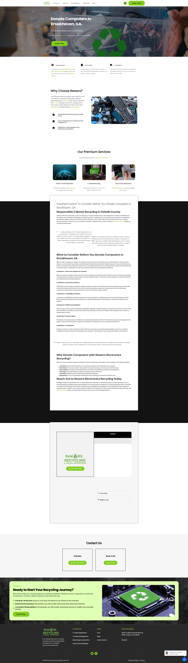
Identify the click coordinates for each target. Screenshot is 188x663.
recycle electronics (101, 157)
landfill (65, 100)
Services (56, 3)
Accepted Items (75, 3)
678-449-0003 (118, 221)
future (53, 76)
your (89, 69)
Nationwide (86, 3)
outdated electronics (66, 69)
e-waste (56, 103)
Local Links (103, 493)
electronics (63, 35)
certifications (74, 107)
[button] (112, 493)
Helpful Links (104, 500)
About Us (65, 3)
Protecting (115, 188)
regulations (54, 107)
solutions (59, 71)
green (53, 71)
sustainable (70, 73)
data (123, 188)
